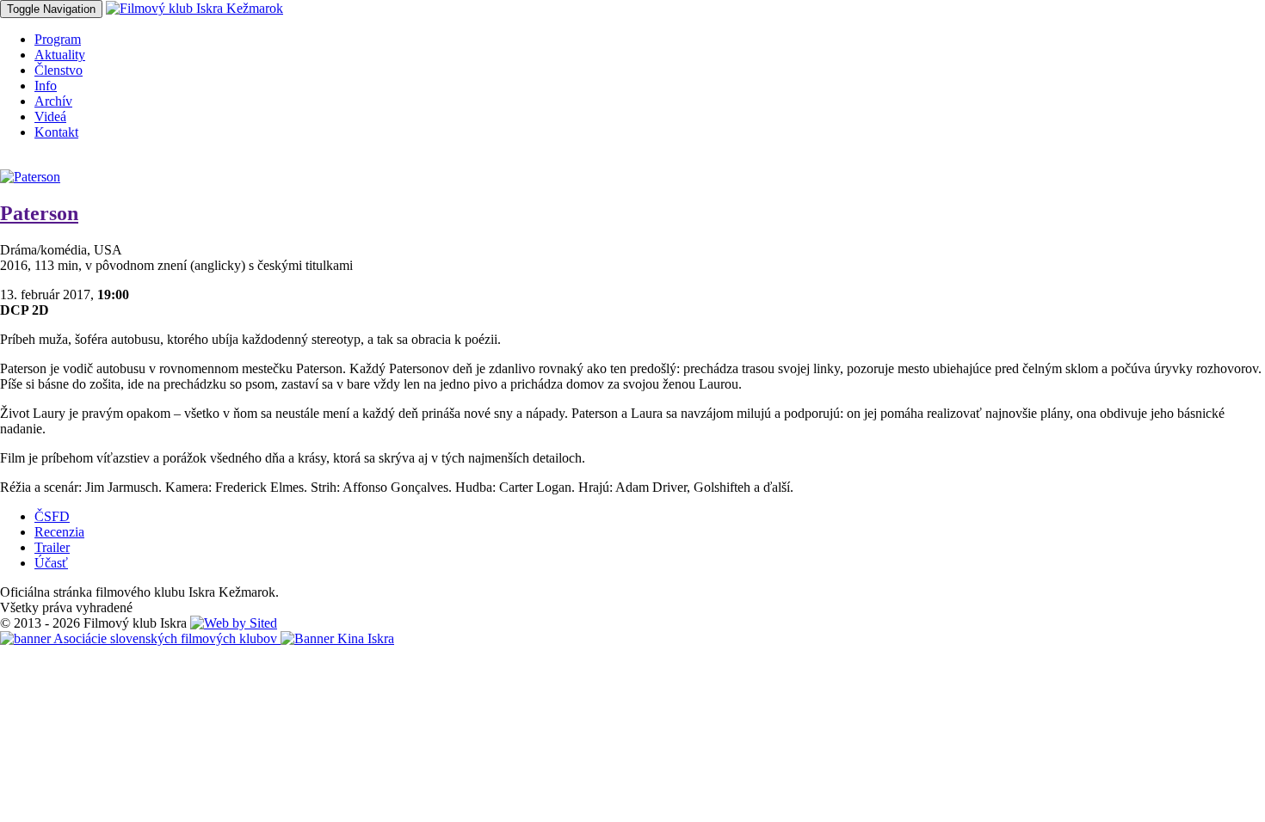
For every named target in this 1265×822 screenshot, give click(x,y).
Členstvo (58, 70)
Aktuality (59, 54)
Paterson (39, 213)
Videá (50, 116)
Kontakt (56, 132)
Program (57, 39)
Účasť (51, 562)
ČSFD (52, 516)
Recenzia (59, 531)
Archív (53, 101)
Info (45, 85)
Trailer (52, 547)
